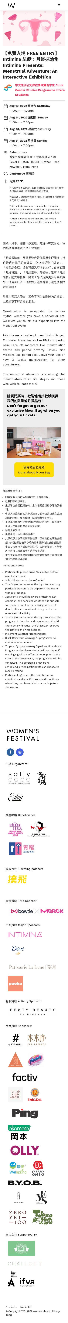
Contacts (11, 1307)
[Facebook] (10, 752)
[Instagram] (20, 752)
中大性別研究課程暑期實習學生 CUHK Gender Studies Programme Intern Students (40, 90)
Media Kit (25, 1307)
